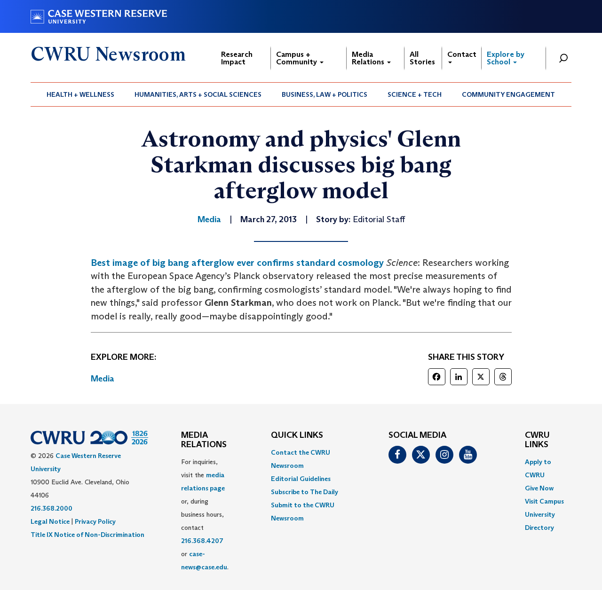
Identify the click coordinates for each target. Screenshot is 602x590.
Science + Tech (415, 94)
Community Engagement (508, 94)
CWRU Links (537, 440)
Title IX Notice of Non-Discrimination (87, 534)
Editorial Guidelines (301, 478)
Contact (461, 54)
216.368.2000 (51, 508)
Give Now (539, 488)
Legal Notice (50, 521)
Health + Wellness (80, 94)
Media (102, 378)
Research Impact (237, 58)
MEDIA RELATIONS (204, 440)
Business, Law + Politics (324, 94)
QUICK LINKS (297, 435)
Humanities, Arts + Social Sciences (198, 94)
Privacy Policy (95, 521)
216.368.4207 (202, 540)
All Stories (422, 58)
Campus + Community (297, 58)
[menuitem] (81, 94)
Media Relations (369, 58)
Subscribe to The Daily (304, 492)
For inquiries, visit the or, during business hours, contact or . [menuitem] (205, 514)
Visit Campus (544, 501)
